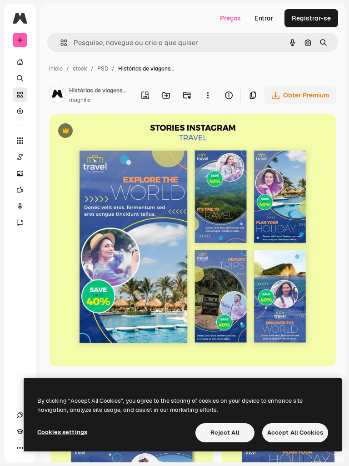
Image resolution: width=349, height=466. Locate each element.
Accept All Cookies (295, 432)
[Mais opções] (208, 95)
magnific (80, 100)
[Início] (20, 62)
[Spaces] (20, 157)
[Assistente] (20, 222)
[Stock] (20, 94)
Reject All (224, 432)
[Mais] (20, 448)
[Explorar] (20, 111)
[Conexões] (20, 415)
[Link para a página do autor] (57, 95)
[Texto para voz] (20, 206)
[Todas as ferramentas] (20, 140)
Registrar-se (311, 18)
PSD (102, 68)
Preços (230, 18)
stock (80, 68)
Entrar (264, 18)
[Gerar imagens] (20, 173)
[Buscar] (20, 78)
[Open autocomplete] (60, 42)
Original (107, 131)
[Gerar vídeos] (20, 189)
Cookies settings (62, 432)
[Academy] (20, 431)
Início (56, 68)
